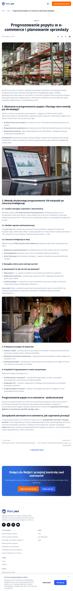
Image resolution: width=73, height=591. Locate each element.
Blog (8, 11)
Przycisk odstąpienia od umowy (11, 553)
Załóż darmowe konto (61, 4)
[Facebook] (4, 525)
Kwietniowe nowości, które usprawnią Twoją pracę (18, 441)
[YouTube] (18, 525)
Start (3, 11)
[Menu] (48, 4)
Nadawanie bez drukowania (10, 546)
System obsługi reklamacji (10, 537)
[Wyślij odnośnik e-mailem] (69, 36)
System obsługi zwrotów (9, 534)
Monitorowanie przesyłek (9, 543)
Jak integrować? (43, 537)
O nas (4, 561)
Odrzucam (47, 583)
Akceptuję (60, 583)
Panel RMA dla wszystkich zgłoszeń (12, 540)
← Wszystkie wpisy (36, 450)
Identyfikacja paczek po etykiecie (12, 550)
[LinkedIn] (8, 525)
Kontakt (4, 564)
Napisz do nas (47, 489)
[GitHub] (13, 525)
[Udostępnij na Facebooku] (58, 36)
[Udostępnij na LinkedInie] (61, 36)
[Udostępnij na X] (65, 36)
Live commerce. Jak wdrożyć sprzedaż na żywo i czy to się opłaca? (54, 442)
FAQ (39, 534)
